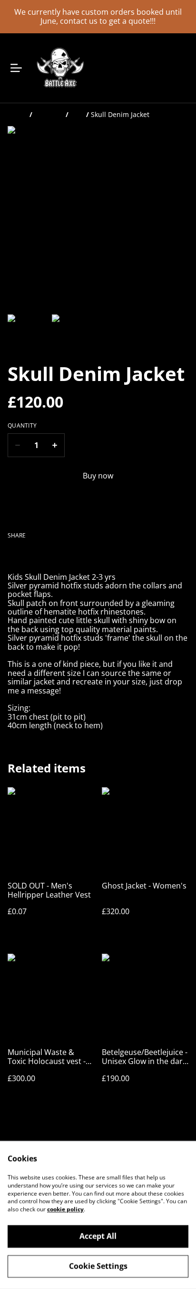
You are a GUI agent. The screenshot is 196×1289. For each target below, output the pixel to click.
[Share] (80, 554)
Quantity (22, 425)
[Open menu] (16, 68)
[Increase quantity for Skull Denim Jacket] (55, 445)
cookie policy (65, 1209)
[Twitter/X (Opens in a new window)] (36, 554)
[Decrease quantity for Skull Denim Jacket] (17, 445)
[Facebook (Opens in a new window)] (15, 554)
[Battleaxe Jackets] (59, 68)
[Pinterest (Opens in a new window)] (58, 554)
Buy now (98, 475)
